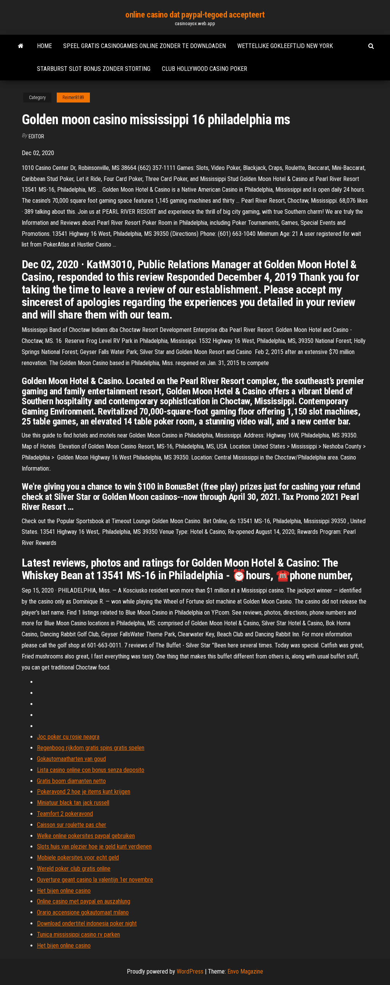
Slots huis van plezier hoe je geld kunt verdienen (94, 846)
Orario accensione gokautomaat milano (83, 912)
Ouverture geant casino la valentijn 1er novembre (95, 879)
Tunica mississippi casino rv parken (78, 934)
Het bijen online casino (64, 890)
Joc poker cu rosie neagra (68, 736)
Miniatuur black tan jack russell (73, 802)
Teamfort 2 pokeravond (65, 813)
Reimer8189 (73, 97)
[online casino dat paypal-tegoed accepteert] (20, 46)
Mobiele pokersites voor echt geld (78, 857)
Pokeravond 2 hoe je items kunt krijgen (83, 791)
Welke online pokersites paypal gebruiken (86, 835)
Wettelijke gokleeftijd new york (285, 46)
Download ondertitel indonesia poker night (87, 923)
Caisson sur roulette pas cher (71, 824)
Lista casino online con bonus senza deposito (90, 770)
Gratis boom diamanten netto (71, 781)
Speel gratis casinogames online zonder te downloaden (144, 46)
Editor (36, 136)
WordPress (190, 971)
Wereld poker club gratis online (73, 868)
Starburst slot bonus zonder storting (93, 68)
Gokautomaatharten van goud (71, 758)
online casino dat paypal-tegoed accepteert (195, 14)
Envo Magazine (245, 971)
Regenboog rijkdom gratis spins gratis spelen (90, 747)
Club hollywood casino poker (204, 68)
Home (44, 46)
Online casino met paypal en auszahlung (83, 901)
